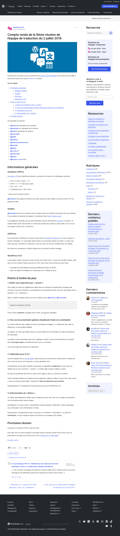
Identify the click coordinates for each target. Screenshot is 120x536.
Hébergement (12, 508)
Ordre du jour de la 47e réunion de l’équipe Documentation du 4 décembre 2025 (98, 248)
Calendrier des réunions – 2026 (98, 239)
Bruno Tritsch (95, 363)
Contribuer (75, 502)
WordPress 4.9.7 (20, 99)
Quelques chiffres (21, 91)
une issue (59, 221)
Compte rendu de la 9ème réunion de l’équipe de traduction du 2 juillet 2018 (35, 36)
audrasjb (14, 128)
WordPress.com (98, 502)
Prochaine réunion (16, 116)
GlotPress (18, 96)
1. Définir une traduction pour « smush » (28, 105)
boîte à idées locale (54, 216)
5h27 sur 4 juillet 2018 (19, 29)
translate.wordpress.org (53, 238)
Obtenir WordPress (109, 6)
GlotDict (90, 192)
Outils (88, 186)
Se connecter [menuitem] (108, 1)
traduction (32, 78)
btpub (13, 148)
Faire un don (76, 508)
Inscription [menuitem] (116, 1)
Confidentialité (12, 511)
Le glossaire (92, 143)
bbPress (96, 508)
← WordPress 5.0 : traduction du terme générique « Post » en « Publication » (22, 486)
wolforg (14, 140)
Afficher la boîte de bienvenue (101, 18)
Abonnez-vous (94, 103)
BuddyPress (97, 511)
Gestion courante (92, 176)
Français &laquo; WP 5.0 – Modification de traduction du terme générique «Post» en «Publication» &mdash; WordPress (35, 465)
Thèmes (31, 505)
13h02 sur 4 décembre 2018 (70, 464)
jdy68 (13, 137)
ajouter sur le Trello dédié (49, 435)
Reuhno (93, 297)
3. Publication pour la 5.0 (23, 110)
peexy (13, 157)
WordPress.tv (55, 513)
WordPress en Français (15, 12)
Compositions (33, 511)
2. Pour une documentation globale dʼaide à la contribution (39, 108)
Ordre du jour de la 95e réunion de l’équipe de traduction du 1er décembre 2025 (99, 260)
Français (27, 524)
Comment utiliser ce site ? (97, 156)
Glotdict (17, 94)
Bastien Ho (95, 344)
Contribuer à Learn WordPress (98, 136)
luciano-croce (16, 159)
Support (52, 505)
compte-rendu (13, 440)
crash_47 (14, 151)
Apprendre (53, 502)
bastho (13, 131)
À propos (10, 502)
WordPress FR (18, 27)
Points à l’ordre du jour (18, 102)
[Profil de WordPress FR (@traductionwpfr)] (10, 29)
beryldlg (94, 328)
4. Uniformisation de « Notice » (26, 113)
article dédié (29, 358)
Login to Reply (13, 453)
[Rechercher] (110, 33)
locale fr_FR (14, 176)
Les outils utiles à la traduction (98, 140)
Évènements (90, 169)
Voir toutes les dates (99, 69)
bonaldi (13, 145)
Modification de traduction (95, 182)
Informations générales (18, 88)
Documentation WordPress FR (96, 172)
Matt (95, 505)
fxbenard (14, 125)
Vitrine (31, 502)
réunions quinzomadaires (48, 76)
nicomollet (15, 134)
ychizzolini (15, 154)
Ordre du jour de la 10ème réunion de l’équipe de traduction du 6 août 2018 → (59, 486)
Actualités (11, 505)
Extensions (32, 508)
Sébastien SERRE (97, 313)
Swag (74, 511)
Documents (92, 189)
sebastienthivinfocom (19, 142)
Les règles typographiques (97, 146)
